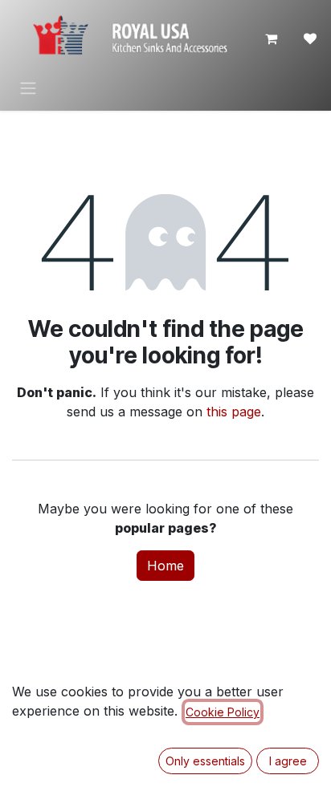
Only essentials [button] (205, 761)
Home (165, 566)
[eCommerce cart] (271, 38)
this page (233, 412)
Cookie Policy (222, 712)
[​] (310, 38)
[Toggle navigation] (28, 87)
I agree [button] (288, 761)
